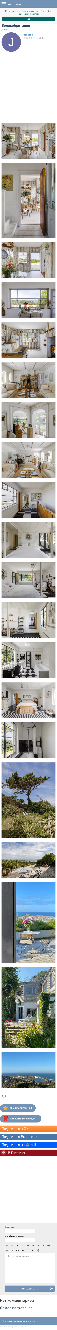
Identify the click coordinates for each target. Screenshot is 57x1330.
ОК (28, 19)
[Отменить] (7, 1245)
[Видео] (12, 1250)
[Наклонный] (22, 1245)
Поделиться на (20, 1145)
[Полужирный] (17, 1245)
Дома (4, 29)
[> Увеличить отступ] (48, 1245)
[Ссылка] (22, 1250)
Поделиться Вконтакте (19, 1137)
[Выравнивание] (33, 1250)
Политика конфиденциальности (19, 1321)
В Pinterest (16, 1153)
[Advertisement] (28, 81)
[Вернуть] (12, 1245)
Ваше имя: (10, 1227)
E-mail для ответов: (14, 1236)
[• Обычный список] (33, 1245)
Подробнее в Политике (28, 14)
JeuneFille (29, 35)
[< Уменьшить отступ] (43, 1245)
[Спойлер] (27, 1250)
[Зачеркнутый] (27, 1245)
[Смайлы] (38, 1250)
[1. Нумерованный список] (38, 1245)
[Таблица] (17, 1250)
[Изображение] (7, 1250)
